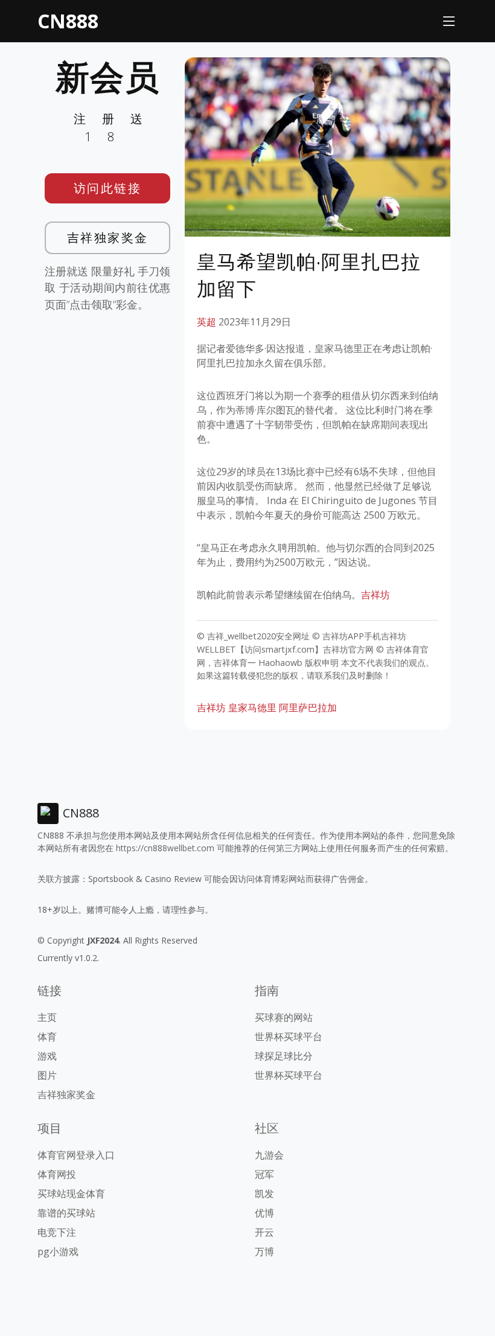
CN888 (67, 21)
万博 (264, 1251)
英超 (206, 321)
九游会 (269, 1155)
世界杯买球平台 (288, 1036)
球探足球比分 (284, 1056)
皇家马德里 (252, 707)
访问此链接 (108, 188)
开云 (264, 1232)
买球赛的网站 (284, 1017)
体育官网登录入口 (76, 1155)
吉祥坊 (375, 594)
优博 (264, 1212)
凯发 (264, 1193)
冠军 (264, 1174)
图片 (47, 1075)
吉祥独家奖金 (107, 237)
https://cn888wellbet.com (165, 848)
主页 (47, 1017)
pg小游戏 (57, 1251)
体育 (47, 1036)
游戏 (47, 1056)
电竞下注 (56, 1232)
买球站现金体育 (71, 1193)
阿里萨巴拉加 (308, 707)
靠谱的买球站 (66, 1212)
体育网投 (56, 1174)
